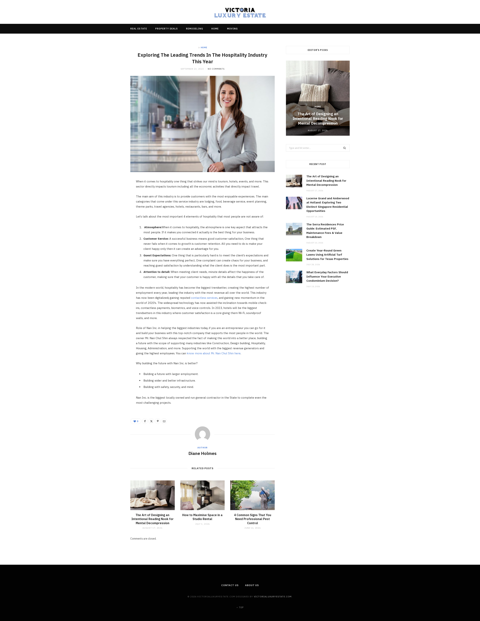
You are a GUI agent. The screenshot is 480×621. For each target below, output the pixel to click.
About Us (252, 585)
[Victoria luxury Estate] (240, 12)
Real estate (138, 28)
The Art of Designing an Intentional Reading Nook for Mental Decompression (152, 519)
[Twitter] (113, 203)
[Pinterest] (113, 213)
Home (215, 28)
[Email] (113, 222)
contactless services (204, 298)
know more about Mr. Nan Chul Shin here (214, 353)
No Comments (216, 69)
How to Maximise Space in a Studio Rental (202, 517)
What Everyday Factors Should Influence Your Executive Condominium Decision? (327, 276)
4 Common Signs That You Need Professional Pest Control (252, 519)
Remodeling (194, 28)
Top (241, 607)
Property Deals (166, 28)
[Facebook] (113, 194)
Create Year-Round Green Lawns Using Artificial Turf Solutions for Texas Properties (327, 255)
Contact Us (229, 585)
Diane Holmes (202, 453)
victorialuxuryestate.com (273, 596)
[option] (318, 98)
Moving (232, 28)
